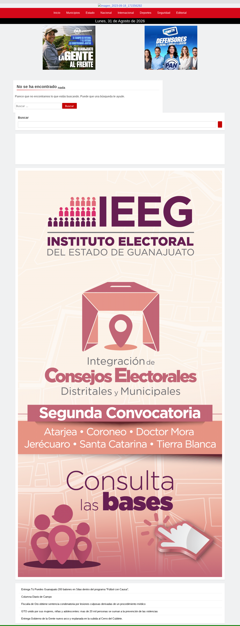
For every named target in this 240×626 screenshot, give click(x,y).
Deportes (145, 12)
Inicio (57, 12)
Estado (90, 12)
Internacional (126, 12)
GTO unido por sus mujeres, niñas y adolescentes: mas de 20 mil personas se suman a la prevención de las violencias (89, 611)
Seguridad (163, 12)
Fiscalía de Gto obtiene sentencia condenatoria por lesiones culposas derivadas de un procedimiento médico (83, 603)
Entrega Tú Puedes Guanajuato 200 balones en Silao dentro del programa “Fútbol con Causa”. (75, 589)
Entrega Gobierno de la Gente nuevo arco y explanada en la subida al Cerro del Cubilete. (71, 618)
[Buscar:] (38, 106)
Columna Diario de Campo (36, 596)
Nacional (106, 12)
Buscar (23, 117)
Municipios (73, 12)
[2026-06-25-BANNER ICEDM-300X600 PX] (120, 374)
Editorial (181, 12)
